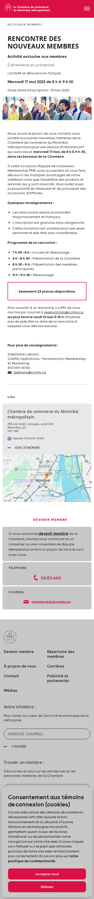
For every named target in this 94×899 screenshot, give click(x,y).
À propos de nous (20, 666)
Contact (11, 675)
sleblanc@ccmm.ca (30, 372)
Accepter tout (47, 874)
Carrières (55, 666)
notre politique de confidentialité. (43, 858)
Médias (10, 690)
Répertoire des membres (60, 654)
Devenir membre (19, 651)
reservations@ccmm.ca (63, 312)
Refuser (47, 886)
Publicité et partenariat (58, 678)
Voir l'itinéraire (27, 447)
